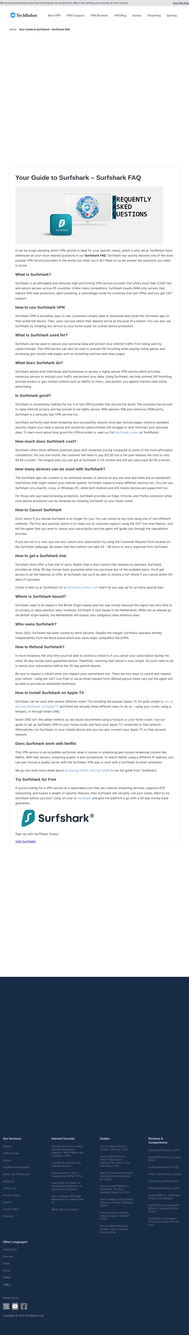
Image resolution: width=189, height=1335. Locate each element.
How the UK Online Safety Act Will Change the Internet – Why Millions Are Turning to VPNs (67, 1151)
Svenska (8, 1256)
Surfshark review (127, 432)
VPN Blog (120, 15)
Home (12, 29)
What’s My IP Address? (16, 1174)
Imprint (7, 1202)
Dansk (6, 1270)
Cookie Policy (11, 1209)
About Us (8, 1181)
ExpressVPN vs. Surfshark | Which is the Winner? (164, 1197)
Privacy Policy (11, 1195)
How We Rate (181, 2)
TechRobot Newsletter (16, 1167)
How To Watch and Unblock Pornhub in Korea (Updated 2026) (116, 1202)
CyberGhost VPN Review (163, 1181)
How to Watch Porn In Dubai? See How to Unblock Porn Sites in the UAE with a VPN (115, 1161)
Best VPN (54, 15)
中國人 (7, 1284)
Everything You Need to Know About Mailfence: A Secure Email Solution (66, 1186)
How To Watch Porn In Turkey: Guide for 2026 (114, 1148)
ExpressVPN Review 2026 (164, 1150)
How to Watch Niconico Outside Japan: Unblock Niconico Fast (114, 1229)
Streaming (154, 15)
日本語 (7, 1277)
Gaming (172, 15)
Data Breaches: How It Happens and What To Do (66, 1174)
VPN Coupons (75, 15)
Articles (7, 1146)
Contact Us (9, 1188)
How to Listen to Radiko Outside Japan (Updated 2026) (114, 1215)
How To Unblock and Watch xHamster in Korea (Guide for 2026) (116, 1176)
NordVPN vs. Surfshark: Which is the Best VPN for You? (163, 1221)
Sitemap (8, 1216)
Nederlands (10, 1249)
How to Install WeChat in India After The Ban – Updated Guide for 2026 (115, 1189)
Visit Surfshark (25, 841)
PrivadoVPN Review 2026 (164, 1188)
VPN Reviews (99, 15)
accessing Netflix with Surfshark (87, 770)
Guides (136, 15)
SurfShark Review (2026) (163, 1167)
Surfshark (84, 798)
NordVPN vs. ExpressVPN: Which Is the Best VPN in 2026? (164, 1208)
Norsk (6, 1263)
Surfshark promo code (82, 587)
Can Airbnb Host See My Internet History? (66, 1164)
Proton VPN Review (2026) (164, 1174)
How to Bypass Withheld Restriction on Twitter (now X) (67, 1199)
